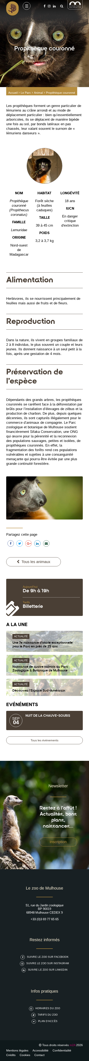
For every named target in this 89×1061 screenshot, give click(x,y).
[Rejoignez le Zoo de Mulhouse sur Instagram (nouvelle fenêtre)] (49, 6)
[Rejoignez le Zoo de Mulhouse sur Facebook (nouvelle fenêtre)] (45, 6)
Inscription (58, 842)
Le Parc (26, 92)
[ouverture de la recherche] (60, 6)
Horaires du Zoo (47, 1008)
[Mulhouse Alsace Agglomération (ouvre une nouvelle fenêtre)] (75, 8)
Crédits (11, 1055)
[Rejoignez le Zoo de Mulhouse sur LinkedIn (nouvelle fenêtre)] (54, 6)
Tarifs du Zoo (48, 1014)
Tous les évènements (44, 740)
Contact (39, 1055)
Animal (38, 92)
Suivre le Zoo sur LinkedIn (48, 969)
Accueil (13, 92)
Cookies (25, 1055)
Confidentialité (62, 1050)
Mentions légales (17, 1050)
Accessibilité (40, 1050)
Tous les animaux (36, 562)
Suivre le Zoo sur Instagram (47, 963)
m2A (72, 1045)
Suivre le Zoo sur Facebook (48, 956)
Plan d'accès (48, 1021)
